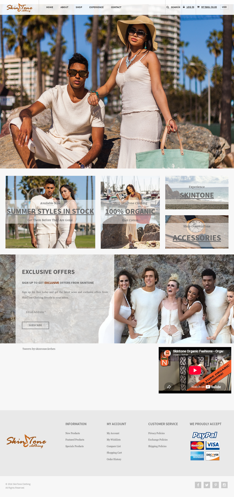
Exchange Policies (158, 439)
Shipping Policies (157, 446)
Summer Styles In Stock (50, 211)
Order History (114, 459)
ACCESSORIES (197, 238)
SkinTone (197, 195)
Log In (190, 7)
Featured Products (74, 439)
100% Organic (130, 212)
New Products (72, 433)
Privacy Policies (156, 433)
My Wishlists (114, 439)
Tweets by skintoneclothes (38, 349)
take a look (116, 126)
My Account (113, 433)
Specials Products (74, 446)
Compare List (114, 446)
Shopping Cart (114, 452)
